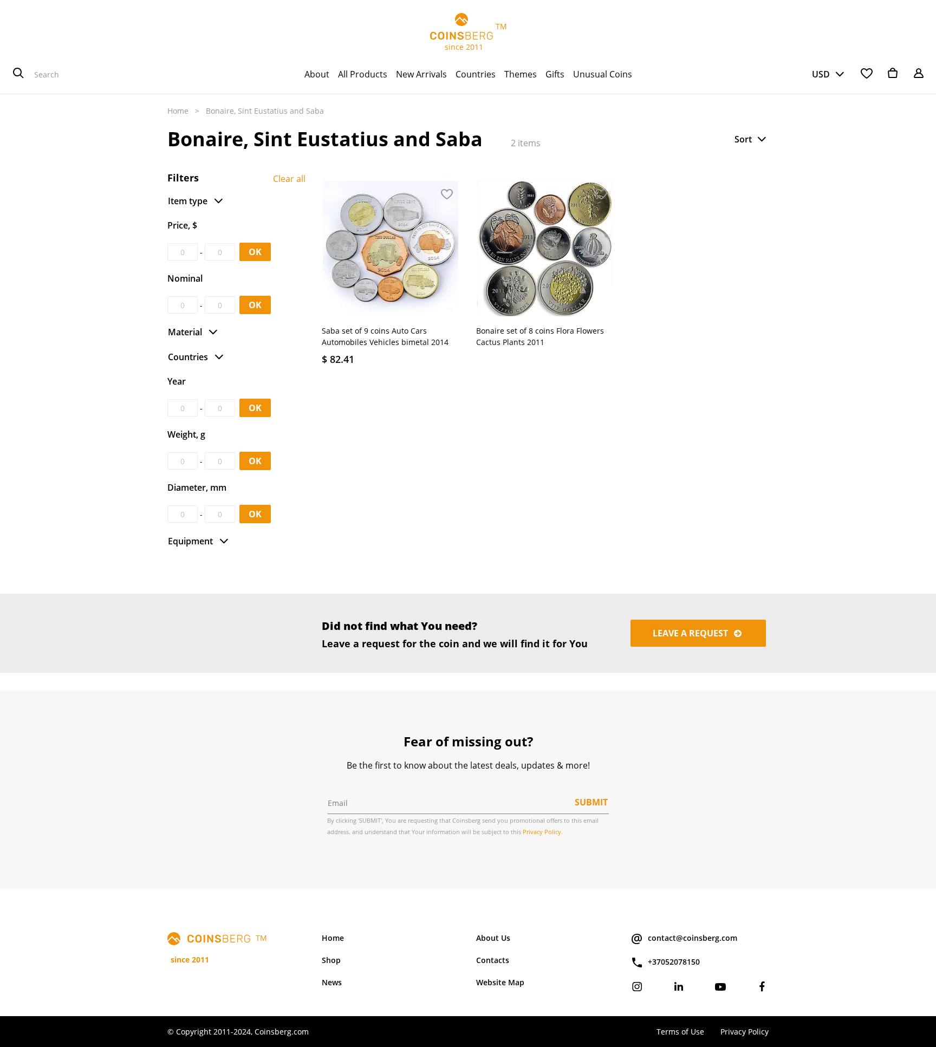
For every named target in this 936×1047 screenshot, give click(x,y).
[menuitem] (317, 74)
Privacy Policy (744, 1031)
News (332, 982)
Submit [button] (591, 802)
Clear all (289, 179)
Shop (331, 960)
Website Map (500, 982)
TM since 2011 (468, 36)
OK (255, 252)
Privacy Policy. (543, 832)
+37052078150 (674, 962)
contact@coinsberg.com (692, 938)
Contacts (492, 960)
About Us (493, 938)
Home (177, 111)
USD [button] (821, 74)
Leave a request (691, 633)
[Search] (18, 74)
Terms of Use (680, 1031)
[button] (751, 139)
